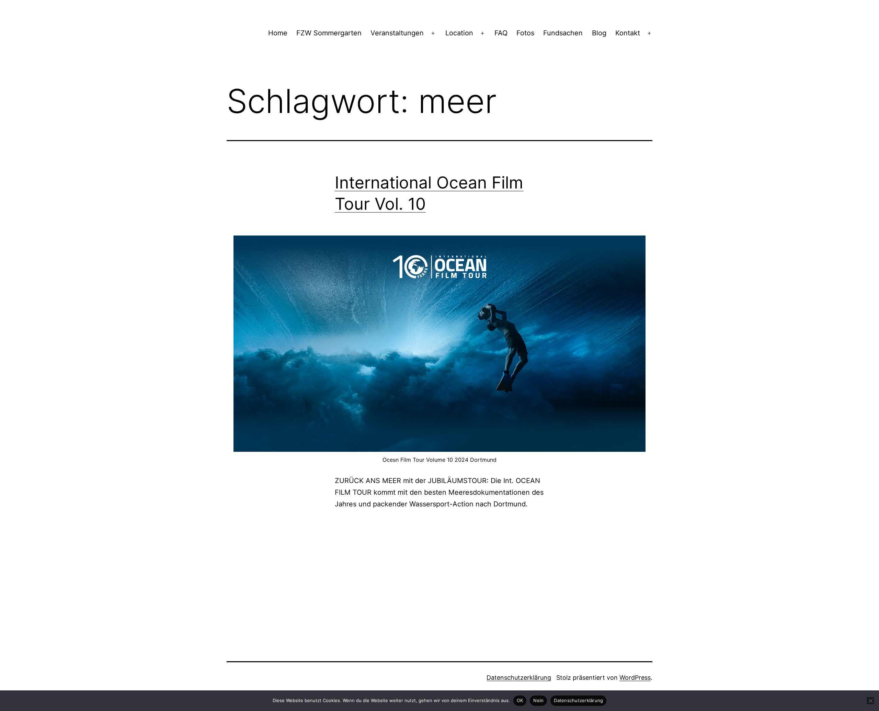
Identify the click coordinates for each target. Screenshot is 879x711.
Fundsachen (563, 33)
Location (459, 33)
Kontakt (627, 33)
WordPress (635, 677)
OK (520, 700)
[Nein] (870, 700)
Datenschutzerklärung (519, 677)
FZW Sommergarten (329, 33)
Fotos (525, 33)
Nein (538, 700)
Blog (599, 33)
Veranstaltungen (397, 33)
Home (277, 33)
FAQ (500, 33)
